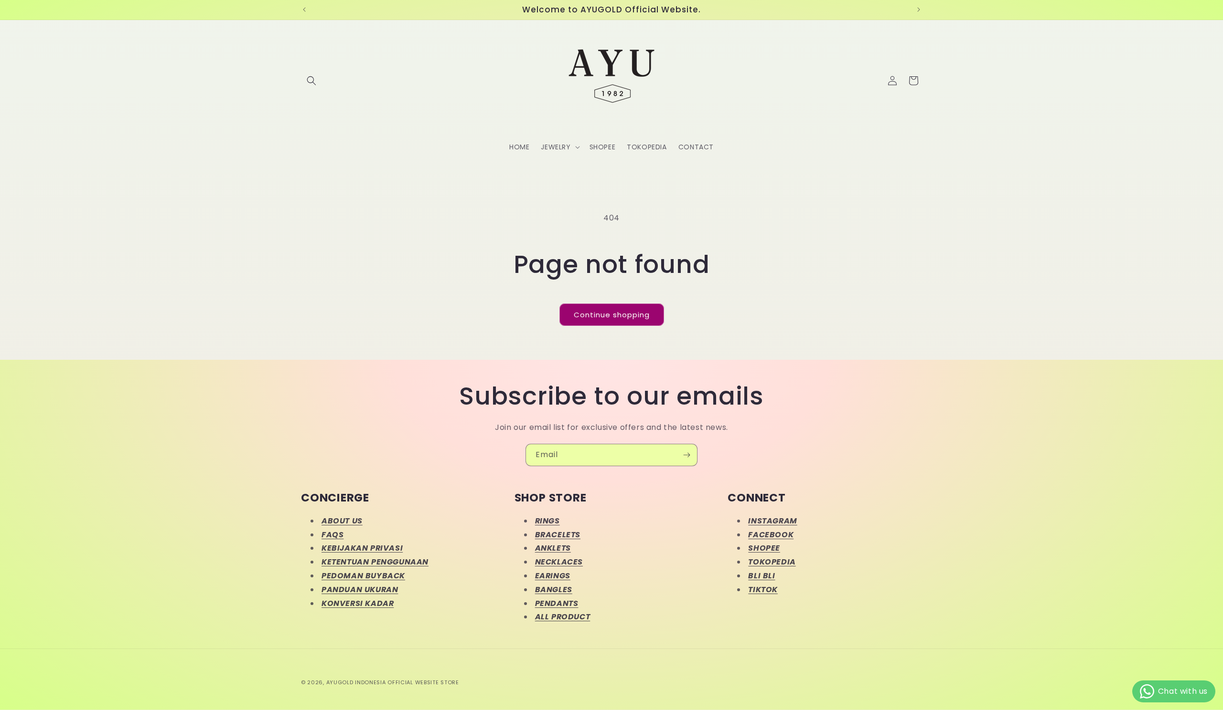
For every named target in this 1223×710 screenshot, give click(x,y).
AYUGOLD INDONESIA (356, 682)
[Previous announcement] (304, 9)
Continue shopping (612, 315)
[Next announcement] (918, 9)
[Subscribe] (686, 455)
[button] (311, 80)
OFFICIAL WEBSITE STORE (423, 682)
